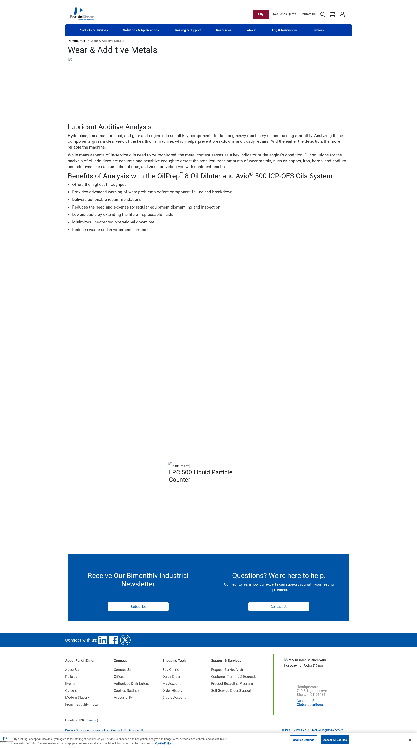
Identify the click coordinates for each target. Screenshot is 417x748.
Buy (260, 14)
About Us (72, 670)
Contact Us (308, 14)
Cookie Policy (163, 743)
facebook (113, 640)
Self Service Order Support (231, 690)
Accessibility (123, 697)
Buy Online (170, 670)
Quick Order (171, 677)
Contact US (118, 730)
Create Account (174, 697)
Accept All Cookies (335, 739)
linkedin (102, 640)
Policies (71, 677)
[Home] (82, 14)
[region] (208, 740)
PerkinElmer (76, 41)
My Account (171, 684)
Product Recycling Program (232, 684)
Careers (318, 30)
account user (342, 14)
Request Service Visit (227, 670)
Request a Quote (284, 14)
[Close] (410, 740)
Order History (172, 690)
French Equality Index (81, 704)
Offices (119, 677)
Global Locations (310, 705)
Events (70, 684)
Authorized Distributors (131, 684)
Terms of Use (100, 730)
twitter (125, 640)
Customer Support (310, 701)
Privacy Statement (77, 730)
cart (332, 14)
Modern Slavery (77, 697)
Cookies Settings (303, 739)
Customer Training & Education (235, 677)
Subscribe (138, 607)
